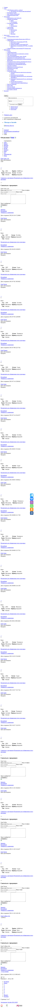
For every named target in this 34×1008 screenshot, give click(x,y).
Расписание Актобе (11, 71)
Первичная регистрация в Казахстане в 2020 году (18, 39)
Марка (6, 144)
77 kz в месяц (4, 971)
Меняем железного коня (12, 15)
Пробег (6, 147)
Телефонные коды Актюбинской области (16, 64)
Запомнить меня (14, 104)
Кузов (5, 148)
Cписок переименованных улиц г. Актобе (16, 56)
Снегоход (13, 31)
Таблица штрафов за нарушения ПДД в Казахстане (19, 48)
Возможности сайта (12, 12)
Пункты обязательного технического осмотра (17, 53)
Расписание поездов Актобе (17, 75)
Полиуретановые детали (13, 36)
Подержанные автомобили (11, 131)
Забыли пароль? (14, 106)
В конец (6, 996)
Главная (6, 7)
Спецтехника (10, 27)
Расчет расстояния (15, 43)
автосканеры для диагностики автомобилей (21, 11)
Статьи (9, 51)
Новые (12, 20)
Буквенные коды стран (12, 68)
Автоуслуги (6, 35)
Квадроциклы (14, 29)
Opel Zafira (4, 588)
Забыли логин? (14, 108)
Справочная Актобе (12, 52)
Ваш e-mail (19, 192)
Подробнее (4, 211)
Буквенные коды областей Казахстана (16, 57)
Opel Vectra (4, 218)
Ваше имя (3, 190)
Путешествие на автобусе (17, 81)
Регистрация (13, 109)
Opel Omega (4, 350)
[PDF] (12, 137)
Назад (5, 983)
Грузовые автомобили (12, 23)
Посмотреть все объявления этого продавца (13, 242)
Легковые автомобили (12, 19)
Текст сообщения (5, 203)
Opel (5, 133)
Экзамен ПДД (10, 40)
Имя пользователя (12, 98)
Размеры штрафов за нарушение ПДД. (19, 44)
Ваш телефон (26, 190)
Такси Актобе (10, 69)
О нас (5, 8)
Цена (5, 155)
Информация (7, 49)
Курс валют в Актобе (12, 89)
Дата (5, 142)
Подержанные (14, 22)
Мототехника (10, 28)
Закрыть (3, 209)
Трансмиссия (7, 154)
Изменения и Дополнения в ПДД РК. (19, 41)
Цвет (5, 151)
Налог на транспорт (11, 84)
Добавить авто (8, 115)
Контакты (6, 90)
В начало (6, 981)
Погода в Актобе (11, 86)
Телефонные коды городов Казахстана (16, 63)
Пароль (10, 101)
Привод (6, 149)
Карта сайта (10, 85)
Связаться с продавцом (7, 178)
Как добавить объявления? (13, 14)
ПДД (5, 37)
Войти (6, 95)
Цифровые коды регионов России (15, 67)
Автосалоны (7, 16)
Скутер (12, 32)
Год (5, 152)
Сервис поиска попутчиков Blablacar (19, 82)
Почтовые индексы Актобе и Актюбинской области (19, 61)
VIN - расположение (12, 55)
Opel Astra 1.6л (5, 158)
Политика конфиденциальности (14, 88)
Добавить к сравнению (7, 212)
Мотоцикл (13, 33)
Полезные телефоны (12, 65)
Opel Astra (3, 384)
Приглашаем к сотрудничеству (14, 18)
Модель (6, 145)
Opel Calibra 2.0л (5, 916)
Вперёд (6, 995)
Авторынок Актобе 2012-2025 (9, 1002)
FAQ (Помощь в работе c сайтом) (15, 10)
